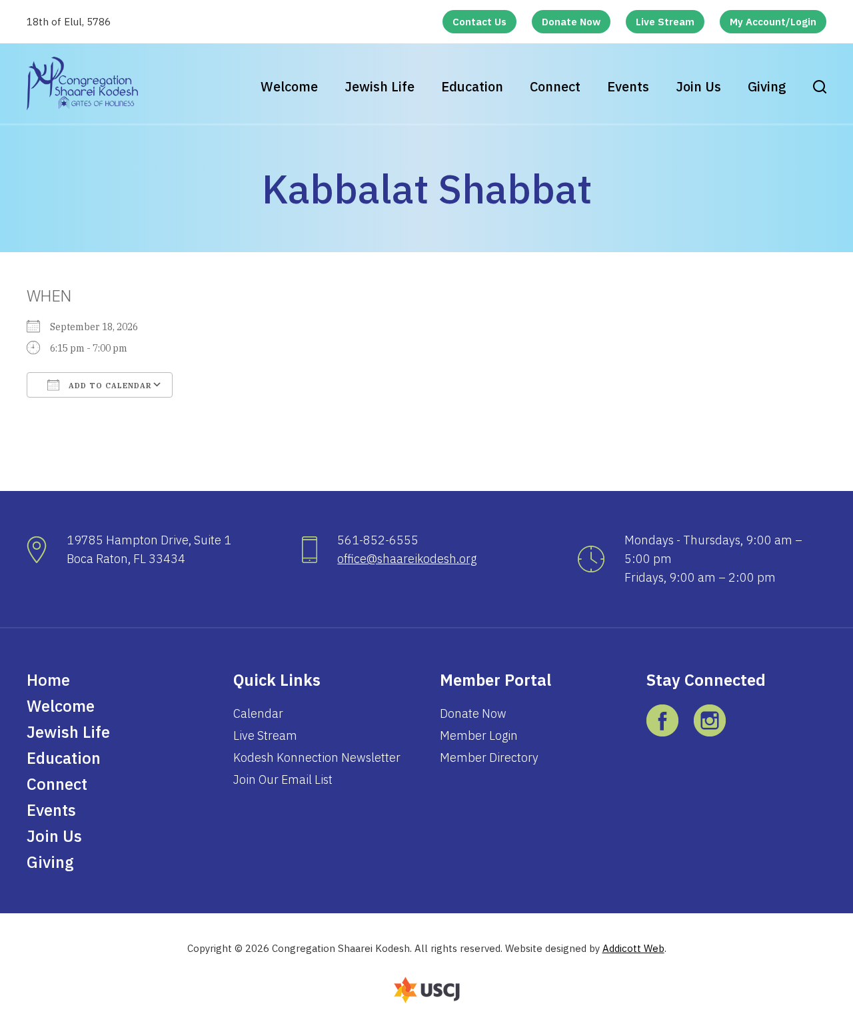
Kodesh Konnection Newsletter (317, 757)
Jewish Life (380, 86)
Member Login (479, 735)
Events (628, 86)
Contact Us (479, 21)
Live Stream (665, 21)
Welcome (289, 86)
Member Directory (489, 757)
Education (472, 86)
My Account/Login (773, 21)
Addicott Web (633, 948)
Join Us (698, 86)
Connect (555, 86)
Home (48, 679)
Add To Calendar (109, 385)
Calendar (258, 713)
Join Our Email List (283, 779)
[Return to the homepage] (82, 83)
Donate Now (571, 21)
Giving (767, 86)
